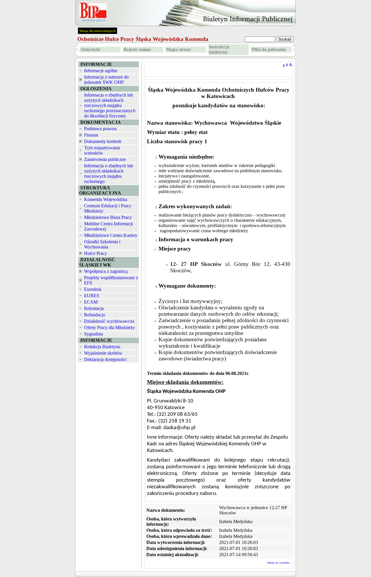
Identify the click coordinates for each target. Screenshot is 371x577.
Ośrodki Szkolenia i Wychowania (102, 244)
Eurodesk (92, 289)
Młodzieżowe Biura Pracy (108, 217)
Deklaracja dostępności (105, 359)
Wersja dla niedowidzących (97, 30)
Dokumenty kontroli (102, 141)
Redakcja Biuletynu (102, 346)
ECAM (91, 302)
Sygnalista (93, 333)
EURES (91, 295)
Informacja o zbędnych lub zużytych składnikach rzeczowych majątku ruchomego (108, 173)
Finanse (91, 135)
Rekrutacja (94, 308)
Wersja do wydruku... (279, 562)
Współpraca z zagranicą (106, 271)
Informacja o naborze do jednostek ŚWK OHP (106, 80)
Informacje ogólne (100, 70)
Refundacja (94, 314)
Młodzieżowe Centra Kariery (110, 235)
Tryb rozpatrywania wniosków (102, 150)
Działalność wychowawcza (109, 321)
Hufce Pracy (95, 253)
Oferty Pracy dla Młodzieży (109, 327)
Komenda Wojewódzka (105, 199)
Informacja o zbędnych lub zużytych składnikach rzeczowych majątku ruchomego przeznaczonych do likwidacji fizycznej (109, 105)
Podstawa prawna (100, 128)
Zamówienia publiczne (105, 159)
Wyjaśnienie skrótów (103, 353)
